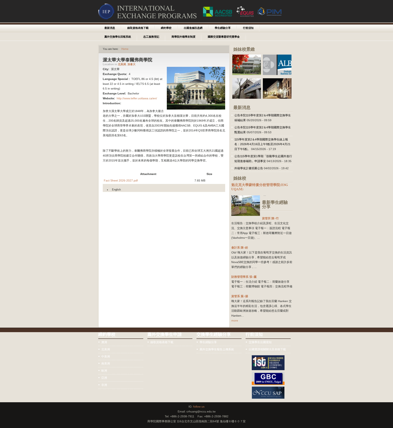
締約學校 (166, 28)
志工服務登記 (151, 36)
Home (124, 49)
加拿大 (132, 64)
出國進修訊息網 (193, 28)
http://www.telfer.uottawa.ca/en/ (137, 98)
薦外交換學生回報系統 (117, 36)
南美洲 (105, 363)
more (234, 320)
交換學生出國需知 (260, 342)
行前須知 (248, 28)
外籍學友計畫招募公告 (248, 168)
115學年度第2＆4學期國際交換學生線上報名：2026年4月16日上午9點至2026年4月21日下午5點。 (262, 144)
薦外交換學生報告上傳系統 (217, 349)
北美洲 (122, 64)
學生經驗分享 (223, 28)
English (116, 189)
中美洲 (105, 356)
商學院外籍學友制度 (183, 36)
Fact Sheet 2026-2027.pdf (121, 180)
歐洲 (104, 370)
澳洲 (104, 342)
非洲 (104, 385)
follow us (198, 406)
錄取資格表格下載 (138, 28)
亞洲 (104, 377)
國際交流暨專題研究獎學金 (224, 36)
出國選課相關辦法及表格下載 (267, 349)
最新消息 (109, 28)
